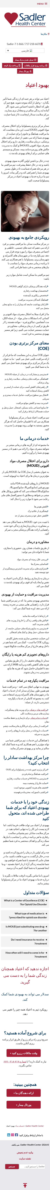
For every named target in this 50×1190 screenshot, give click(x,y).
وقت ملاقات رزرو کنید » (23, 1053)
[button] (42, 3)
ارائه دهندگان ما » (23, 1093)
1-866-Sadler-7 (15, 43)
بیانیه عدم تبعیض (25, 1152)
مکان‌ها (44, 34)
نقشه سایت (25, 1158)
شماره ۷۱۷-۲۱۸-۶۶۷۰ (15, 1061)
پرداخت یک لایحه (11, 65)
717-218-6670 (33, 43)
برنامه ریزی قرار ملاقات (34, 65)
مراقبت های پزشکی (38, 709)
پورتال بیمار (24, 71)
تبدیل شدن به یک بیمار (24, 60)
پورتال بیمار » (23, 1104)
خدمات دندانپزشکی (39, 718)
